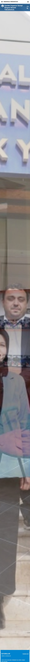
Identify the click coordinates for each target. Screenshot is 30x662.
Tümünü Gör (25, 654)
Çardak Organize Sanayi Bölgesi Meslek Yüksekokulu (13, 8)
